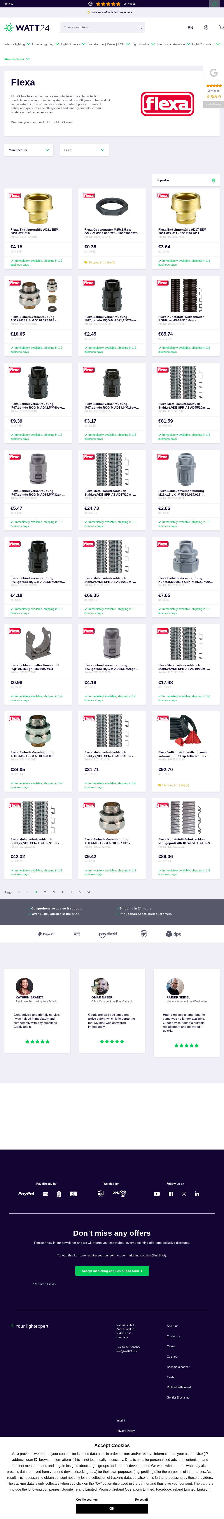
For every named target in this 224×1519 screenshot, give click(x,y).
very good (130, 3)
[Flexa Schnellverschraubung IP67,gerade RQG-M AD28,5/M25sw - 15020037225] (38, 556)
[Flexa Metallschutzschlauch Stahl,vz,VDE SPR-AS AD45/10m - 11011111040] (186, 382)
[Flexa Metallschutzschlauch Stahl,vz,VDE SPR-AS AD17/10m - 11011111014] (112, 469)
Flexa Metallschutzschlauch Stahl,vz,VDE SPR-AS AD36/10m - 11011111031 (108, 580)
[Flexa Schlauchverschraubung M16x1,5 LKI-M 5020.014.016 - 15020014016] (186, 469)
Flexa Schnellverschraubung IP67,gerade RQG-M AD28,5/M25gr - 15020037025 (110, 667)
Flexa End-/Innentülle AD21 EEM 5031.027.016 (34, 231)
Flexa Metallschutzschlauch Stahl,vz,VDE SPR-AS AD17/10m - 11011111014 (108, 492)
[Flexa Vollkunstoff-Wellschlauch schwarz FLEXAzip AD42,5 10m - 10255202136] (186, 730)
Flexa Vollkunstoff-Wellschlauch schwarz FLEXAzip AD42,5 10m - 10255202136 (182, 754)
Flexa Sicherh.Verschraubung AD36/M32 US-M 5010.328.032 (32, 754)
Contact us (174, 1336)
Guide (170, 1377)
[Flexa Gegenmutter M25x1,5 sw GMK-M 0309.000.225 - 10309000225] (112, 208)
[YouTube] (156, 1194)
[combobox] (98, 27)
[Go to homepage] (27, 27)
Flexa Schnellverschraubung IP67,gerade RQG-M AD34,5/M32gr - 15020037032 (36, 492)
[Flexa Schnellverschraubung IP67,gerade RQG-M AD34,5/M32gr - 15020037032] (38, 469)
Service (8, 3)
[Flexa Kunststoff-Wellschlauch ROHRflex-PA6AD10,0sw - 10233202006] (186, 295)
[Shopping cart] (216, 27)
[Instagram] (184, 1194)
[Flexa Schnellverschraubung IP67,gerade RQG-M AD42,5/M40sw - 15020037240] (38, 382)
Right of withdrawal (179, 1387)
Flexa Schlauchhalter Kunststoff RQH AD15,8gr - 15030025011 (34, 667)
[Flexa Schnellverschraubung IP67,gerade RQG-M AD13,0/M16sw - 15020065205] (112, 382)
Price (67, 150)
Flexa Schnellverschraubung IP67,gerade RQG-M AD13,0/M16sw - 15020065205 (111, 405)
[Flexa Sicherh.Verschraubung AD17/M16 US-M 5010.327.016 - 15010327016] (38, 295)
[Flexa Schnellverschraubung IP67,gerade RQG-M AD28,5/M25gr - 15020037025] (112, 643)
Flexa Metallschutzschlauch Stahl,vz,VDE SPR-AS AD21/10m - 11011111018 (108, 754)
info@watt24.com (127, 1351)
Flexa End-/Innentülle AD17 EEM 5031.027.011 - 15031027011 (182, 231)
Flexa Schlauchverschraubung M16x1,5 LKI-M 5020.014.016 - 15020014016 (181, 492)
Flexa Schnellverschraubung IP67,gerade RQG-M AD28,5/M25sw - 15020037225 (37, 580)
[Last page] (88, 892)
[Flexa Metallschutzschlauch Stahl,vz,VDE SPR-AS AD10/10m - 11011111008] (186, 643)
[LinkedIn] (197, 1194)
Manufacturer (18, 150)
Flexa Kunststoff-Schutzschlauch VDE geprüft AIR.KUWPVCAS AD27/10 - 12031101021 (186, 841)
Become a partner (178, 1367)
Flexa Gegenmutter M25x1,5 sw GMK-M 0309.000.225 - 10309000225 (111, 231)
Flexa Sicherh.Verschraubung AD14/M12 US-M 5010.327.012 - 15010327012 (107, 841)
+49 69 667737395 (128, 1347)
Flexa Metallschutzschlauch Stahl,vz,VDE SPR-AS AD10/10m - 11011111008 (182, 667)
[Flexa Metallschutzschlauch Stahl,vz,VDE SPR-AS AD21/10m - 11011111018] (112, 730)
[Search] (140, 27)
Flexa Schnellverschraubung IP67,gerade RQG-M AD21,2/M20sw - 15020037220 (111, 318)
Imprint (120, 1420)
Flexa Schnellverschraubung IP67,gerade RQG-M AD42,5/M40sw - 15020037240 (37, 405)
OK (112, 1508)
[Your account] (201, 27)
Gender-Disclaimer (178, 1397)
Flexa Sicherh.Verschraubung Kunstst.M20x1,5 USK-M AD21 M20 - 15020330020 (185, 580)
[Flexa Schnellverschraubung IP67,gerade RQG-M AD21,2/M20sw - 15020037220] (112, 295)
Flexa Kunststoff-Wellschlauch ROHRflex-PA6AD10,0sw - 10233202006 (181, 318)
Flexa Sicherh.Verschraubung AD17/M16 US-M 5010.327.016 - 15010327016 (33, 318)
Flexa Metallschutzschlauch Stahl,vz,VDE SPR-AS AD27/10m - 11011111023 (34, 841)
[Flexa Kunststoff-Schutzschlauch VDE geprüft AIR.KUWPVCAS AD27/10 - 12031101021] (186, 817)
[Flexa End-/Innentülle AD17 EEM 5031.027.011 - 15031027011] (186, 208)
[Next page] (80, 892)
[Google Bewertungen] (90, 3)
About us (172, 1326)
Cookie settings (87, 1499)
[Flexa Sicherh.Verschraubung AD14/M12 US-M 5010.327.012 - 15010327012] (112, 817)
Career (171, 1346)
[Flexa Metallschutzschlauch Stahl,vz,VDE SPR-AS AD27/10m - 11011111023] (38, 817)
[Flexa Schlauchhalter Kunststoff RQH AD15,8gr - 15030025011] (38, 643)
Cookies (172, 1356)
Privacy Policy (125, 1430)
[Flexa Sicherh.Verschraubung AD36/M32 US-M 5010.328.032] (38, 730)
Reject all (141, 1499)
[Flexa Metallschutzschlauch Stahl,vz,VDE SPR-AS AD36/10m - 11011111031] (112, 556)
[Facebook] (170, 1194)
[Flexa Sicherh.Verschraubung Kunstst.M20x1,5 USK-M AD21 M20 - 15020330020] (186, 556)
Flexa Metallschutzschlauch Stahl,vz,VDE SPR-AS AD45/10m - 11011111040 (182, 405)
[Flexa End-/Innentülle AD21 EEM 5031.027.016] (38, 208)
